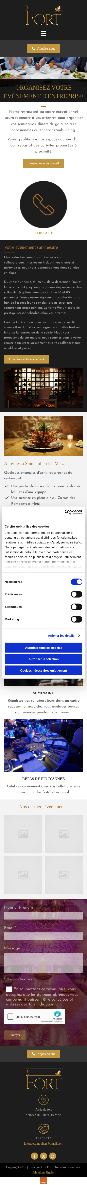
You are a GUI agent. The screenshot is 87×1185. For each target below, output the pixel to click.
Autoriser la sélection (44, 659)
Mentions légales (44, 1172)
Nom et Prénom (18, 908)
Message (12, 948)
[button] (43, 48)
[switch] (76, 594)
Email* (10, 928)
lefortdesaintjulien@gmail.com (43, 1143)
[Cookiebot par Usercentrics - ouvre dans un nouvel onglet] (64, 512)
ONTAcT (45, 233)
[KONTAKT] (43, 204)
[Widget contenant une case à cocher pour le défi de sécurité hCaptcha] (34, 1016)
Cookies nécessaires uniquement (43, 670)
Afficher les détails (61, 635)
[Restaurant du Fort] (43, 15)
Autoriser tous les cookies (43, 647)
